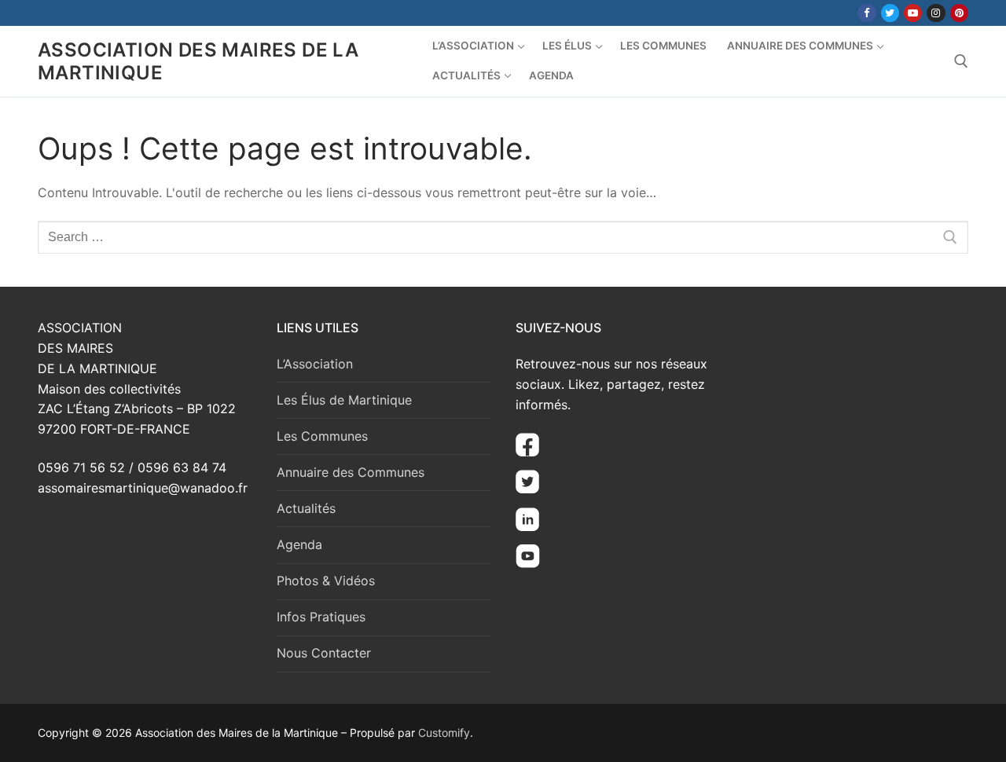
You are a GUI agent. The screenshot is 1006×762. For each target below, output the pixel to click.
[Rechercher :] (503, 237)
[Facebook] (866, 13)
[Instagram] (936, 13)
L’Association (315, 364)
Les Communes (322, 436)
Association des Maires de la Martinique (198, 61)
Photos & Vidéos (326, 580)
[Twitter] (890, 13)
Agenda (299, 544)
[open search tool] (961, 61)
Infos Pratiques (321, 617)
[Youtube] (913, 13)
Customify (444, 732)
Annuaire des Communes (350, 472)
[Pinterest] (959, 13)
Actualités (306, 508)
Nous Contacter (324, 653)
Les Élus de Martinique (344, 400)
